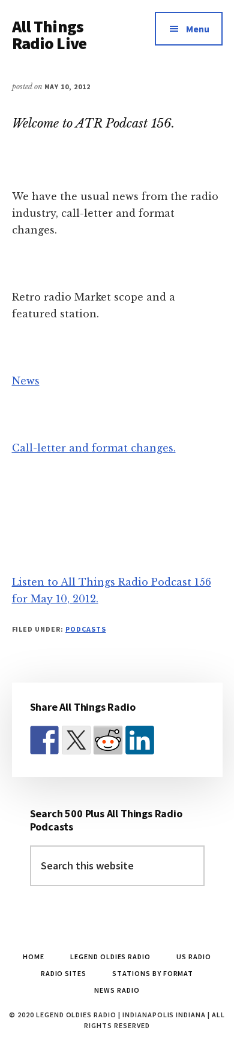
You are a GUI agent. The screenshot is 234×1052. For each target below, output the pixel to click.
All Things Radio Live (49, 35)
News (26, 381)
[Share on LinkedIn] (139, 740)
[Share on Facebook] (44, 740)
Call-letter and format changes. (94, 448)
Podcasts (85, 628)
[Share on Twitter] (76, 740)
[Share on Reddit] (108, 740)
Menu (197, 29)
